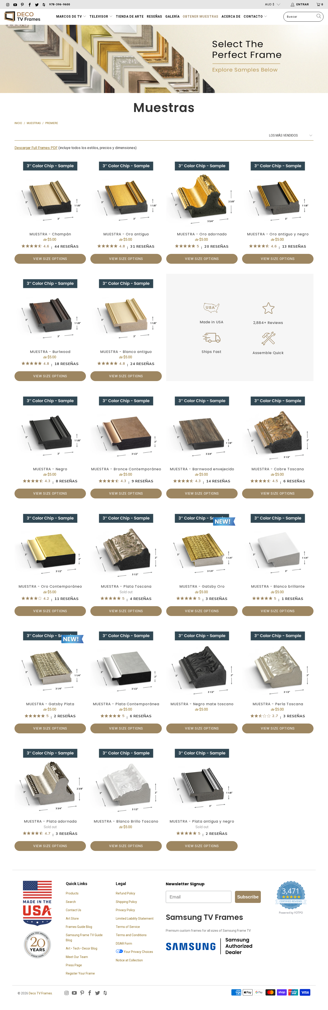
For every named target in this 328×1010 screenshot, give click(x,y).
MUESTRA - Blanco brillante (277, 562)
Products (72, 893)
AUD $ (269, 4)
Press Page (74, 965)
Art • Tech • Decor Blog (81, 948)
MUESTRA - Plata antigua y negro (202, 797)
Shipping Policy (126, 902)
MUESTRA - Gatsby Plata (50, 679)
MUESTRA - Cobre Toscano (277, 444)
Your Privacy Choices (138, 952)
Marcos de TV (69, 16)
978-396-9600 (59, 4)
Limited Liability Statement (135, 918)
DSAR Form (124, 943)
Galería (172, 16)
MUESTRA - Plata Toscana (126, 562)
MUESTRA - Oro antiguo (126, 209)
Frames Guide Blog (79, 927)
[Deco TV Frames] (22, 16)
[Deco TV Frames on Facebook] (29, 4)
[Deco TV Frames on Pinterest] (22, 4)
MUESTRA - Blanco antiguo (126, 327)
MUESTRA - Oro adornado (202, 209)
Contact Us (73, 910)
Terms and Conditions (131, 935)
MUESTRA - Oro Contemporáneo (50, 562)
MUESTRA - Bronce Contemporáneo (126, 444)
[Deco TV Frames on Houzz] (44, 4)
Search (71, 902)
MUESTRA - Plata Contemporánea (126, 679)
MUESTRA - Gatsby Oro (202, 562)
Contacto (254, 16)
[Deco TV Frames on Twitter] (37, 4)
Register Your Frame (80, 973)
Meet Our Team (77, 957)
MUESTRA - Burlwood (50, 327)
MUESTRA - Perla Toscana (277, 679)
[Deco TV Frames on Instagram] (8, 4)
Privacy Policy (125, 910)
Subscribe (248, 896)
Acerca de (231, 16)
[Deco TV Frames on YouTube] (15, 4)
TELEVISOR (99, 16)
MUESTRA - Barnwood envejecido (202, 444)
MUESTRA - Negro (50, 444)
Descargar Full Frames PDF (36, 148)
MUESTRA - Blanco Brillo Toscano (126, 797)
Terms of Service (128, 927)
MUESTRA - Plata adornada (50, 797)
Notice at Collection (129, 960)
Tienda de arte (130, 16)
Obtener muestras (200, 16)
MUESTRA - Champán (50, 209)
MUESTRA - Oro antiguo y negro (277, 209)
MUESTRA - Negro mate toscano (202, 679)
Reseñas (154, 16)
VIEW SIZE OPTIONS (50, 259)
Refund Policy (125, 893)
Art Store (72, 918)
